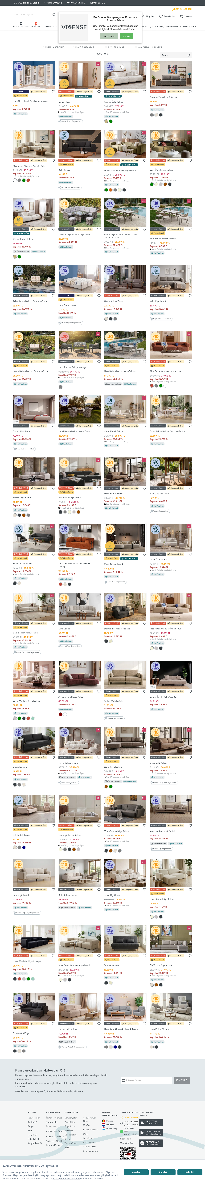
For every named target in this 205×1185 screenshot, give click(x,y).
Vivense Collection (55, 1136)
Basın (30, 1130)
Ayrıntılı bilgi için (49, 1091)
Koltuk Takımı (71, 1134)
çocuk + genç (157, 26)
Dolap (86, 1133)
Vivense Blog (52, 1122)
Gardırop (69, 1130)
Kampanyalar (71, 1117)
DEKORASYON (172, 26)
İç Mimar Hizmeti (54, 1117)
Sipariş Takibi (126, 1138)
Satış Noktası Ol (35, 1143)
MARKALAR (185, 26)
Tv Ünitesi (87, 1138)
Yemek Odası (71, 1143)
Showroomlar (34, 1117)
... (193, 26)
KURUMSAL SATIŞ (76, 2)
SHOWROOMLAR (53, 2)
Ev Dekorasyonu (90, 1150)
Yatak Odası (70, 1122)
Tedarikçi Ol (97, 2)
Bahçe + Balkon (90, 1129)
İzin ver (126, 36)
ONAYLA (182, 1080)
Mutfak (86, 1125)
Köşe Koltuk (70, 1126)
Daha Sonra (109, 36)
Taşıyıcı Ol (32, 1134)
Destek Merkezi (131, 1117)
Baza (67, 1147)
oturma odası (50, 26)
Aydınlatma (88, 1142)
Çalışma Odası (89, 1146)
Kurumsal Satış (53, 1145)
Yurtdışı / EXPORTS (55, 1140)
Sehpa (67, 1139)
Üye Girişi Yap (126, 1142)
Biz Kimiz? (32, 1122)
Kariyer (31, 1126)
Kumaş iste (51, 1126)
